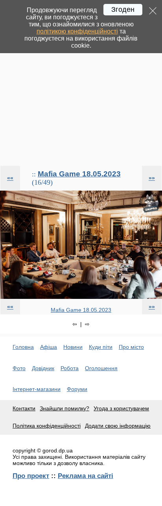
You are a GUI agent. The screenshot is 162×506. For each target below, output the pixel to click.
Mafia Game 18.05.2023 (79, 174)
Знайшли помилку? (64, 408)
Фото (19, 368)
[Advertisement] (81, 83)
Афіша (48, 347)
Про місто (131, 347)
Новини (73, 347)
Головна (23, 347)
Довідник (43, 368)
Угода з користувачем (121, 408)
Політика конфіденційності (47, 426)
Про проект (31, 476)
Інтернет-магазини (37, 389)
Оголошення (101, 368)
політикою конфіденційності (77, 31)
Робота (70, 368)
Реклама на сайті (85, 476)
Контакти (24, 408)
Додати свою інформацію (118, 426)
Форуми (77, 389)
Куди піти (100, 347)
